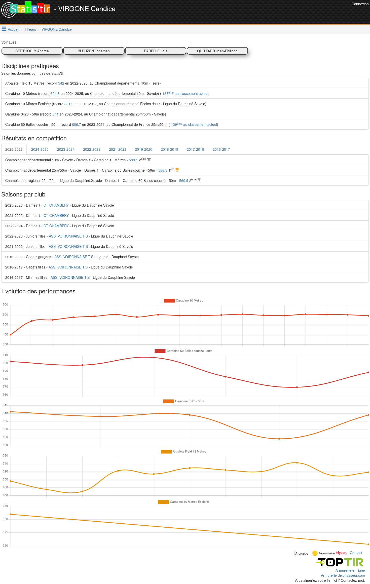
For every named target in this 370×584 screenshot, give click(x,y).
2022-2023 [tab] (91, 149)
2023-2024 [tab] (66, 149)
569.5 (183, 180)
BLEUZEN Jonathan (94, 50)
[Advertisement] (258, 12)
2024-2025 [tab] (40, 149)
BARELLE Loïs (155, 50)
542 (61, 83)
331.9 (68, 103)
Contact (356, 552)
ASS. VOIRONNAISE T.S (68, 236)
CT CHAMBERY (56, 205)
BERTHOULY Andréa (32, 50)
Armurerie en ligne (350, 570)
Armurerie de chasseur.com (343, 575)
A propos (301, 553)
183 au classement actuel (184, 93)
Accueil (13, 29)
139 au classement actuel (193, 124)
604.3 (55, 93)
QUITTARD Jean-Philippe (217, 50)
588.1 (133, 159)
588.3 (162, 170)
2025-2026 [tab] (14, 149)
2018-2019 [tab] (169, 149)
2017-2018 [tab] (195, 149)
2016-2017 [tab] (221, 149)
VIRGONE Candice (57, 29)
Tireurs (30, 29)
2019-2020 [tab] (143, 149)
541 (56, 113)
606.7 (76, 124)
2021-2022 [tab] (117, 149)
